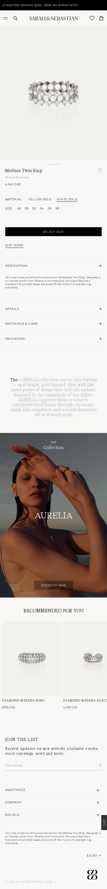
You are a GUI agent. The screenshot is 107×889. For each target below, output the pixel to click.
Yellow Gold (39, 199)
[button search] (15, 18)
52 (34, 208)
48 (19, 208)
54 (42, 208)
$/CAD (92, 855)
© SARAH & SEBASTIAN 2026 (28, 881)
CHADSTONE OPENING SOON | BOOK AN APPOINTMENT (40, 5)
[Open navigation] (6, 18)
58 (57, 208)
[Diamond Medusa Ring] (32, 658)
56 (50, 208)
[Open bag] (101, 18)
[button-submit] (100, 765)
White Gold (67, 199)
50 (27, 208)
